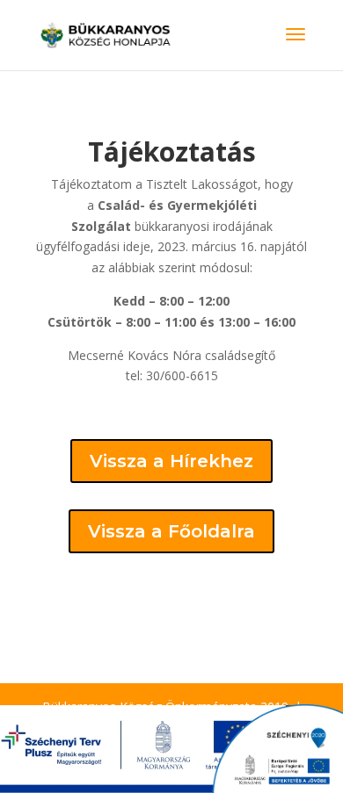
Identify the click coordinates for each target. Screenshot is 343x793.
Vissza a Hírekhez (171, 461)
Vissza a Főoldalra (171, 531)
